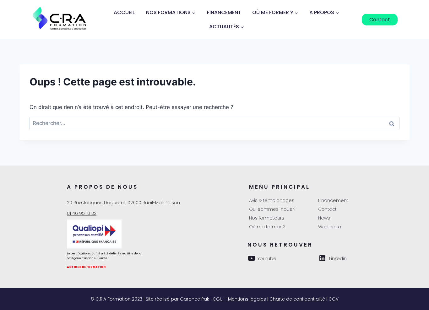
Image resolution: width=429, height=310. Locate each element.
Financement (224, 12)
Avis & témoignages (271, 200)
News (324, 218)
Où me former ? (267, 227)
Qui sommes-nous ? (272, 209)
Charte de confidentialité (297, 299)
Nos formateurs (266, 218)
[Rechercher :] (214, 123)
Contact (379, 19)
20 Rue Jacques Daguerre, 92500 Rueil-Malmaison (123, 202)
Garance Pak (194, 299)
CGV (334, 299)
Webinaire (329, 227)
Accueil (124, 12)
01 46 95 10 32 (81, 213)
